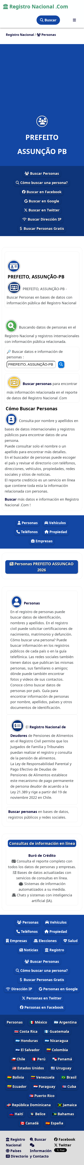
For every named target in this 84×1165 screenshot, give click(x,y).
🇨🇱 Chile (18, 1059)
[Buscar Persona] (61, 364)
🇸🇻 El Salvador (27, 1049)
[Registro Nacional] (74, 20)
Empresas (44, 541)
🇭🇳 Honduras (26, 1040)
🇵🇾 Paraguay (44, 1086)
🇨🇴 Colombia (57, 1049)
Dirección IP (21, 989)
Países (15, 1150)
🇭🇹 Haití (16, 1114)
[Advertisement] (42, 82)
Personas (29, 522)
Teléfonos (29, 531)
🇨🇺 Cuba (69, 1086)
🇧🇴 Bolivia (15, 1077)
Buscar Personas (44, 173)
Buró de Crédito (42, 855)
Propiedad (57, 531)
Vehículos (57, 522)
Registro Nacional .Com (38, 6)
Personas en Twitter (43, 998)
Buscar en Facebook (44, 191)
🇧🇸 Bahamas (63, 1114)
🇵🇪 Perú (39, 1059)
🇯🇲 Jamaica (67, 1104)
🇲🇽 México (38, 1022)
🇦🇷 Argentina (65, 1022)
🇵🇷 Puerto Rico (42, 1095)
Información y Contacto (41, 1153)
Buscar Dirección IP (44, 219)
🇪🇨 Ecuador (17, 1086)
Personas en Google (60, 989)
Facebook (67, 1139)
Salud (72, 940)
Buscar (50, 20)
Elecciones (47, 940)
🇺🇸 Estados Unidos (28, 1068)
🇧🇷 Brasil (68, 1077)
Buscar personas (38, 383)
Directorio (19, 1156)
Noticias (30, 950)
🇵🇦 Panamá (62, 1059)
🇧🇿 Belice (38, 1114)
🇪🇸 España (54, 1123)
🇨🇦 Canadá (29, 1123)
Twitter (64, 1145)
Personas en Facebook (43, 1007)
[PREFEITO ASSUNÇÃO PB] (42, 121)
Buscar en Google (43, 201)
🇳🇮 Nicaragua (56, 1040)
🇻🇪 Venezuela (43, 1077)
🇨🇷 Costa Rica (26, 1031)
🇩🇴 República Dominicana (29, 1104)
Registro (56, 950)
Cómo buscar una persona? (43, 182)
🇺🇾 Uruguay (61, 1068)
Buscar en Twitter (44, 210)
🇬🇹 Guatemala (56, 1031)
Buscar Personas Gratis (43, 228)
